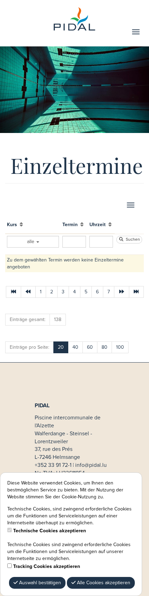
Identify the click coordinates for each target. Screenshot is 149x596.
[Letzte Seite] (136, 292)
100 (120, 347)
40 (75, 347)
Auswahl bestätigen (39, 582)
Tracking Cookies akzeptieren (46, 566)
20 (61, 347)
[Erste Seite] (13, 292)
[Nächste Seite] (121, 292)
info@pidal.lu (91, 465)
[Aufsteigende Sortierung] (21, 224)
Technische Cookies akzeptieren (49, 530)
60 (90, 347)
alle (31, 241)
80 (104, 347)
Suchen (132, 240)
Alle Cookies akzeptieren (103, 582)
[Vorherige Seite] (28, 292)
